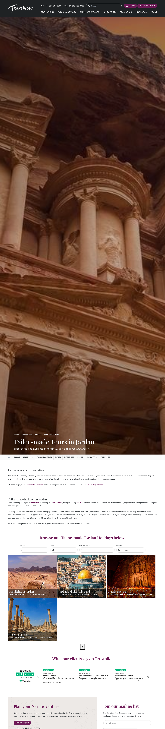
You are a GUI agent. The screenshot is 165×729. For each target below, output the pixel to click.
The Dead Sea (56, 502)
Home (16, 434)
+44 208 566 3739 (53, 6)
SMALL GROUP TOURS (89, 12)
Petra (78, 502)
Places (58, 457)
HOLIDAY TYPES (110, 12)
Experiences (69, 457)
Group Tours (28, 457)
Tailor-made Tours (44, 457)
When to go (105, 457)
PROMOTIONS (126, 12)
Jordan (38, 434)
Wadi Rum (34, 502)
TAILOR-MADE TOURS (67, 12)
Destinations (27, 434)
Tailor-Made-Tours (51, 434)
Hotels (80, 457)
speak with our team (35, 485)
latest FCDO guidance (93, 485)
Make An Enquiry (22, 723)
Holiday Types (92, 457)
